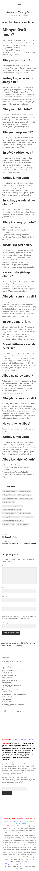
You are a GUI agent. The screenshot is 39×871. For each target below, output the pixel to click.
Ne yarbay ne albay (27, 517)
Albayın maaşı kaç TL (26, 498)
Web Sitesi (5, 605)
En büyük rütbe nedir (9, 513)
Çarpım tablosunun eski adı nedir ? (12, 661)
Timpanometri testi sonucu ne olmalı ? (13, 685)
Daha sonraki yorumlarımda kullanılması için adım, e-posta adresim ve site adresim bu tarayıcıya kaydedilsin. (19, 617)
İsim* (3, 588)
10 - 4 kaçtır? (6, 623)
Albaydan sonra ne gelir (10, 498)
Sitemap (19, 645)
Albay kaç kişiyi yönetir (10, 491)
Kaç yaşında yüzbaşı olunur (11, 517)
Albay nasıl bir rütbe (9, 495)
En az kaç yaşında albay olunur (12, 509)
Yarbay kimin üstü (9, 524)
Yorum (4, 566)
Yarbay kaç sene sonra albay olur (13, 521)
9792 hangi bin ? (7, 699)
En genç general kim (24, 513)
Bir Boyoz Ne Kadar (10, 537)
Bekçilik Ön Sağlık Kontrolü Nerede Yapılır (19, 543)
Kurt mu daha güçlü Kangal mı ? (11, 675)
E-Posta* (4, 596)
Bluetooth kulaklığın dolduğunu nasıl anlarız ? (15, 694)
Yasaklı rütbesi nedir (22, 524)
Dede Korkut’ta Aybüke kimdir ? (11, 671)
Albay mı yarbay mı (25, 491)
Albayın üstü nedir (9, 502)
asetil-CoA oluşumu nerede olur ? (11, 680)
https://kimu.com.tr (28, 643)
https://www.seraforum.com (10, 643)
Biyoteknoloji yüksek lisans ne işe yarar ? (13, 704)
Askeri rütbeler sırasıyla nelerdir (13, 506)
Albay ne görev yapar (24, 495)
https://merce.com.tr (7, 645)
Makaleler (11, 486)
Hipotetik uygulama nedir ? (10, 690)
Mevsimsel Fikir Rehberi (19, 12)
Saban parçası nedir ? (8, 666)
